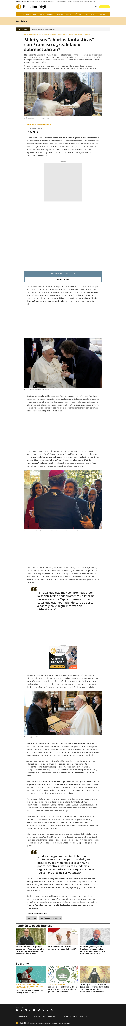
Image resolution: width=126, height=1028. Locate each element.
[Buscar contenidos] (95, 7)
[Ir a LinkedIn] (30, 1010)
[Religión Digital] (32, 6)
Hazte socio (84, 1016)
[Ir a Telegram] (47, 1010)
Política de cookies (70, 1016)
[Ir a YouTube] (34, 1010)
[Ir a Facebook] (17, 1010)
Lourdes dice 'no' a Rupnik (64, 1)
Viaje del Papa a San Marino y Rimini (43, 29)
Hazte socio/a (104, 7)
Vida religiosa (89, 14)
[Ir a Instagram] (26, 1010)
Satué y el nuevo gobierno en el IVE (84, 1)
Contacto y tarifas (38, 1016)
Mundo (68, 14)
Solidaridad (101, 14)
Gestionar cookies (64, 1023)
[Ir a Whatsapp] (43, 1010)
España (41, 14)
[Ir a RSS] (52, 1010)
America (60, 14)
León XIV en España (29, 14)
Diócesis (78, 14)
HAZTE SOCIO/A (63, 279)
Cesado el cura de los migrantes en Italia (42, 1)
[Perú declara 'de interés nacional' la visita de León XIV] (63, 936)
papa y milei (32, 918)
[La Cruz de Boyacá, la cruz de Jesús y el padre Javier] (31, 974)
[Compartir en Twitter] (31, 132)
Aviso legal (51, 1016)
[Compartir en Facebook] (27, 132)
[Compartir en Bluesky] (34, 132)
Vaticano (50, 14)
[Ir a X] (21, 1010)
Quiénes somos (21, 1016)
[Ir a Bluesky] (39, 1010)
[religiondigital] (22, 1023)
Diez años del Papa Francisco (50, 918)
